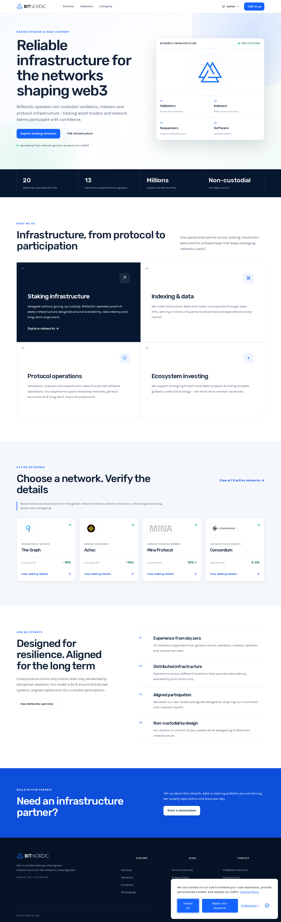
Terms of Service (182, 870)
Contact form (231, 877)
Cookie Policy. (249, 892)
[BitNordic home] (31, 6)
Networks (86, 6)
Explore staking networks (38, 133)
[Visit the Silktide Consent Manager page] (267, 905)
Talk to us (254, 6)
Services (68, 6)
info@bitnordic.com (235, 870)
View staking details (46, 574)
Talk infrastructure (80, 133)
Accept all (188, 906)
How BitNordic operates (37, 704)
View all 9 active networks (242, 480)
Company (105, 6)
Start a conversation (181, 810)
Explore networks (43, 328)
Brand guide (128, 892)
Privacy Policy (180, 877)
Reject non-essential (220, 906)
